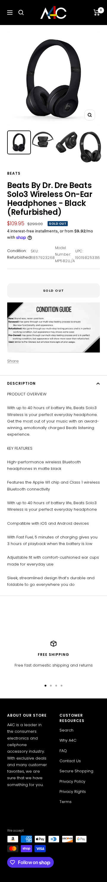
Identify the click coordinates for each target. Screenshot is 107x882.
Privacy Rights (72, 791)
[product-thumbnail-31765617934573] (66, 142)
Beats (14, 173)
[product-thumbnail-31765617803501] (19, 142)
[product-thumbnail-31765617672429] (43, 139)
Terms (65, 802)
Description (21, 383)
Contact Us (70, 761)
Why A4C (67, 740)
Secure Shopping (76, 771)
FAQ (63, 751)
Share (13, 361)
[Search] (21, 12)
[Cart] (97, 12)
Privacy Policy (72, 781)
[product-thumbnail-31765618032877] (90, 147)
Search (66, 730)
